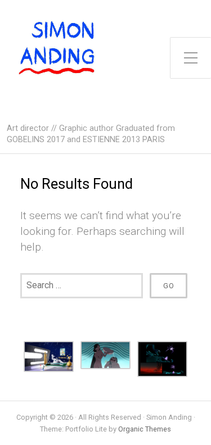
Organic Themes (144, 429)
